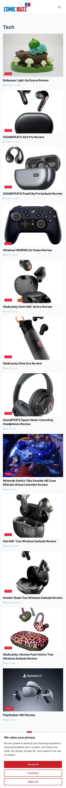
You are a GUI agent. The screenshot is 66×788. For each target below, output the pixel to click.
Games (8, 708)
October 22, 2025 (11, 198)
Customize (33, 773)
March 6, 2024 (10, 489)
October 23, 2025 (11, 142)
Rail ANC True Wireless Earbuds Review (29, 541)
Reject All (33, 781)
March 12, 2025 (10, 255)
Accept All (33, 764)
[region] (33, 760)
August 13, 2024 (10, 368)
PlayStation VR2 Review (19, 715)
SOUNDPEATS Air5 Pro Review (23, 137)
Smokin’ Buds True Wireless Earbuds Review (32, 597)
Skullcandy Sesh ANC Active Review (27, 306)
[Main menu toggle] (59, 7)
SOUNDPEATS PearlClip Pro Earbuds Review (32, 193)
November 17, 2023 (12, 603)
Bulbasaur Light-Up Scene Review (26, 80)
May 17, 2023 (9, 663)
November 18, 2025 (12, 85)
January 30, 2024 (11, 546)
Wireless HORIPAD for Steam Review (27, 250)
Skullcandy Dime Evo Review (22, 363)
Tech (8, 74)
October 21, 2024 (11, 312)
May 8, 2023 (9, 720)
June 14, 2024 (10, 429)
